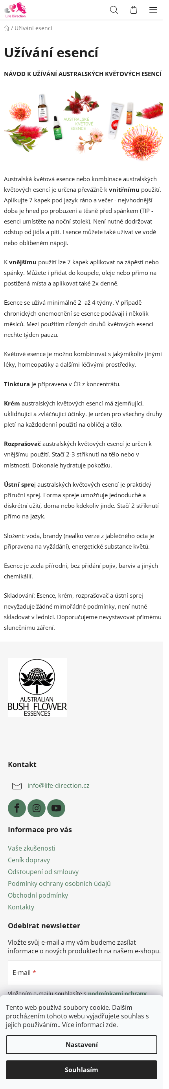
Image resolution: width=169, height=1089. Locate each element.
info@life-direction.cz (59, 785)
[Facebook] (17, 808)
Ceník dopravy (29, 860)
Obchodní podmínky (38, 895)
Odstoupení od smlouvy (43, 871)
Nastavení (82, 1044)
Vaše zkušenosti (31, 848)
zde (111, 1024)
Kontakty (21, 907)
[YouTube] (56, 808)
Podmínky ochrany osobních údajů (59, 883)
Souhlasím (81, 1069)
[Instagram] (37, 808)
